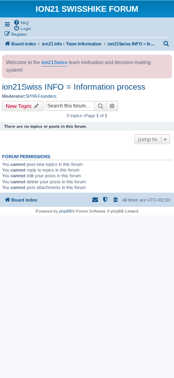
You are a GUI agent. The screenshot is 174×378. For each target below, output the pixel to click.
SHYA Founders (41, 96)
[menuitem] (21, 22)
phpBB (65, 211)
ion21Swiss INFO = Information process (73, 86)
